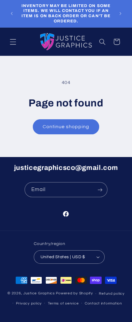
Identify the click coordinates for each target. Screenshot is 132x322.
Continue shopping (66, 126)
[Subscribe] (100, 189)
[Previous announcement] (11, 13)
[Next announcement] (120, 13)
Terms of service (63, 303)
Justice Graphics (39, 293)
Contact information (103, 303)
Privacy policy (29, 303)
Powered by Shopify (74, 293)
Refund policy (112, 293)
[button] (13, 42)
